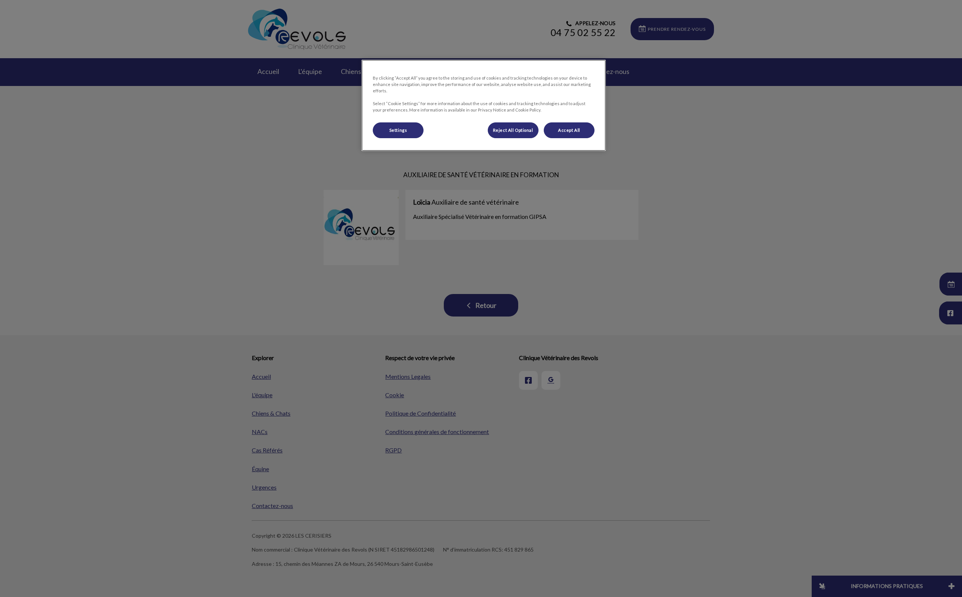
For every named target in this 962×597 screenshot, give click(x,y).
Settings (398, 130)
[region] (484, 105)
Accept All (569, 130)
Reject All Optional (513, 130)
